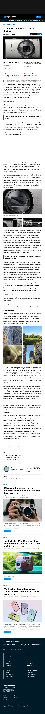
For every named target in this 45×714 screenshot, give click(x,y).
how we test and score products (31, 81)
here (38, 306)
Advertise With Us (9, 674)
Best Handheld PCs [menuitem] (36, 20)
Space (28, 658)
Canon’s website (7, 300)
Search (43, 16)
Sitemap (15, 699)
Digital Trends (7, 18)
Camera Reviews (6, 478)
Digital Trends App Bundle (31, 678)
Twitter (8, 649)
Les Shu (5, 34)
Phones (7, 654)
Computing (8, 656)
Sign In (38, 16)
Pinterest (15, 649)
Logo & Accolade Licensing (11, 678)
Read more (7, 531)
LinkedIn (18, 649)
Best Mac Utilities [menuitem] (29, 20)
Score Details (15, 68)
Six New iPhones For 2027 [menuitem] (20, 20)
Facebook (4, 649)
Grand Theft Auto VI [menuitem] (10, 20)
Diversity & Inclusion (6, 699)
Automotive (8, 665)
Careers (4, 695)
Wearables (29, 656)
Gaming (8, 658)
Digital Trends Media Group (10, 706)
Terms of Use (5, 701)
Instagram (6, 649)
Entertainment (9, 663)
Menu (2, 16)
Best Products (29, 661)
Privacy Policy (16, 695)
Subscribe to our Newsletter (32, 670)
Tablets (28, 654)
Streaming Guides (30, 660)
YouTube (11, 649)
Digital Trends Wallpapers (31, 674)
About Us (8, 670)
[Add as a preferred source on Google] (33, 34)
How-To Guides (30, 663)
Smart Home (8, 661)
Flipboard (20, 649)
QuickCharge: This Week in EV (16, 478)
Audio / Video (9, 660)
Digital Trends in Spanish (31, 676)
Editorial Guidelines (9, 676)
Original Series (29, 665)
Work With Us (5, 697)
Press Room (15, 697)
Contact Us (8, 672)
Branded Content (30, 672)
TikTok (13, 649)
